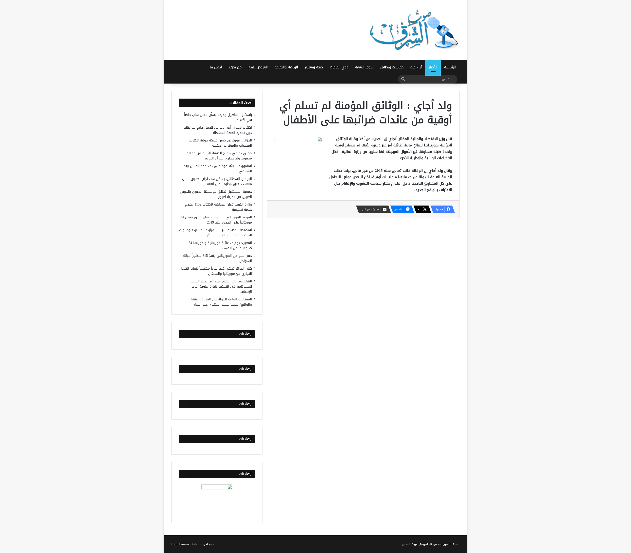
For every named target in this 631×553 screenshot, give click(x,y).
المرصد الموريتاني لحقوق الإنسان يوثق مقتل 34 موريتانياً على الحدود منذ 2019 (216, 219)
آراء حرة (416, 67)
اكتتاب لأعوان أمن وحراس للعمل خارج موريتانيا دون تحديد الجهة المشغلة (218, 130)
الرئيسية (450, 67)
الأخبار (433, 67)
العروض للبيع (258, 67)
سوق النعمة (364, 67)
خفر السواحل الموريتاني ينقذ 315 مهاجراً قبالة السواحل (217, 258)
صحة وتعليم (314, 67)
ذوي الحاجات (339, 67)
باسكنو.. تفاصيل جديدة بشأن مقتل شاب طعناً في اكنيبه (218, 117)
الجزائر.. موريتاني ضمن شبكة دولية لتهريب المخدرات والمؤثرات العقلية (220, 143)
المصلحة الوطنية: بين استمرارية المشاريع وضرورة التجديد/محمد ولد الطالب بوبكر (215, 232)
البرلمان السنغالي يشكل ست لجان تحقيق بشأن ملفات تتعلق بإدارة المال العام (217, 181)
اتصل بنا (216, 67)
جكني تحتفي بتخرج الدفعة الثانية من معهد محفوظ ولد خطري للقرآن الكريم (219, 155)
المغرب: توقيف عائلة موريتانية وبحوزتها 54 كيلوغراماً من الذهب (220, 245)
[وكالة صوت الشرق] (414, 30)
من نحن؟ (235, 67)
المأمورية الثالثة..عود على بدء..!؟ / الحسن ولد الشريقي (218, 168)
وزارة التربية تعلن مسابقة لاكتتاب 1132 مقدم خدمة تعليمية (218, 207)
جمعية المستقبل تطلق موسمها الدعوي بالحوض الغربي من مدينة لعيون (216, 194)
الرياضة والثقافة (286, 67)
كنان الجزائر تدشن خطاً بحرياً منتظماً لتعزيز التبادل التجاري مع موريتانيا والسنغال (215, 271)
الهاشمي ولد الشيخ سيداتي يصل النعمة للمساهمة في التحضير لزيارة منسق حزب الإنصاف (221, 286)
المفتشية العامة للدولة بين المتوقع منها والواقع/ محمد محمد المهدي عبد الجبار (221, 302)
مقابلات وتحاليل (391, 67)
